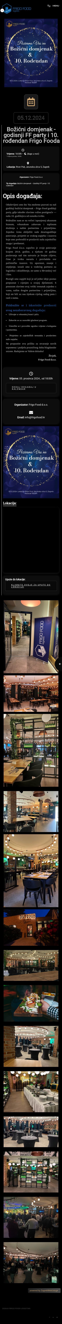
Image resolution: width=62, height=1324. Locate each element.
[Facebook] (49, 1317)
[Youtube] (57, 1317)
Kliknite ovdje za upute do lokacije (31, 586)
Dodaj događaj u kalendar (24, 388)
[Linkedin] (53, 1317)
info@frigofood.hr (35, 417)
